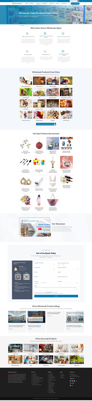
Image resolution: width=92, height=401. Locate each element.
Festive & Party (39, 86)
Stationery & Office (39, 109)
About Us (52, 3)
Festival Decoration (46, 353)
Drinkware (53, 109)
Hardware (53, 120)
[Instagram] (76, 381)
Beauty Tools (46, 365)
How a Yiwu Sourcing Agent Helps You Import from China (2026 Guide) (17, 326)
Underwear (77, 353)
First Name (36, 272)
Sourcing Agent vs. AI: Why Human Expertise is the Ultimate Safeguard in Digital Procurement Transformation (74, 326)
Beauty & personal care (25, 86)
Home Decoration (52, 97)
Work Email (36, 276)
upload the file (49, 292)
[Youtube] (72, 381)
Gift (66, 109)
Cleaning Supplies (39, 120)
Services (31, 3)
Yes (59, 264)
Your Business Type (37, 267)
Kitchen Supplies (52, 86)
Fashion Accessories (26, 120)
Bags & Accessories (15, 365)
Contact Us (64, 3)
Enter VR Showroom (67, 24)
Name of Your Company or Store (62, 276)
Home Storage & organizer (66, 97)
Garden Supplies (26, 97)
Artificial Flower (66, 120)
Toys (39, 97)
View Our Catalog (43, 24)
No (63, 264)
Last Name (59, 272)
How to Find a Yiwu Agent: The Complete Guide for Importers (34, 326)
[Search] (78, 1)
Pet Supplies (26, 109)
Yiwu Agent (44, 3)
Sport (66, 86)
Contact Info (36, 281)
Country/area (60, 281)
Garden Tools (76, 365)
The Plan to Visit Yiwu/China (62, 267)
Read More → (11, 328)
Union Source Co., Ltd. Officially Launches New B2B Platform (53, 313)
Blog (57, 3)
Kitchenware (15, 353)
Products (38, 3)
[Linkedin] (74, 381)
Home (27, 3)
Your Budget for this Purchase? (39, 262)
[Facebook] (70, 381)
